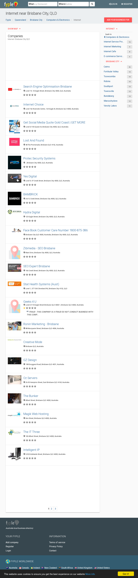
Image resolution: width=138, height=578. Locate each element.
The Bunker (30, 396)
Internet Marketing (112, 46)
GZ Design (30, 360)
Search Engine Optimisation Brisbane (47, 86)
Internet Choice (33, 104)
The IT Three (31, 432)
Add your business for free (118, 20)
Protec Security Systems (39, 158)
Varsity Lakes (110, 105)
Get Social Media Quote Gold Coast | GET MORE (54, 122)
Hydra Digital (31, 212)
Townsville (109, 91)
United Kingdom (84, 568)
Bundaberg (109, 96)
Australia (12, 568)
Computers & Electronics (117, 37)
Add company (12, 542)
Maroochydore (110, 101)
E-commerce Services (114, 56)
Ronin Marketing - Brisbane (41, 324)
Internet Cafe (110, 51)
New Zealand (50, 568)
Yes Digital (30, 176)
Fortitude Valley (111, 71)
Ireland (36, 568)
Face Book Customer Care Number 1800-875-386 (55, 230)
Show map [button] (13, 29)
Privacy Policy (56, 546)
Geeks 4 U (29, 301)
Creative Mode (32, 342)
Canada (25, 568)
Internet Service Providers (114, 41)
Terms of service (57, 542)
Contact (52, 550)
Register (127, 4)
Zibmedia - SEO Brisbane (39, 248)
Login (8, 550)
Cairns (107, 66)
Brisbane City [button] (112, 61)
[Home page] (11, 4)
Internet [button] (110, 29)
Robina (107, 81)
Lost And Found (33, 140)
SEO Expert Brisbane (36, 266)
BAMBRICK (30, 194)
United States (103, 568)
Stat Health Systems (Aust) (41, 284)
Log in (114, 4)
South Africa (67, 568)
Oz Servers (30, 378)
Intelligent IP (31, 450)
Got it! (126, 573)
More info (90, 574)
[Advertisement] (57, 62)
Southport (108, 86)
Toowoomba (109, 76)
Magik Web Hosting (36, 414)
